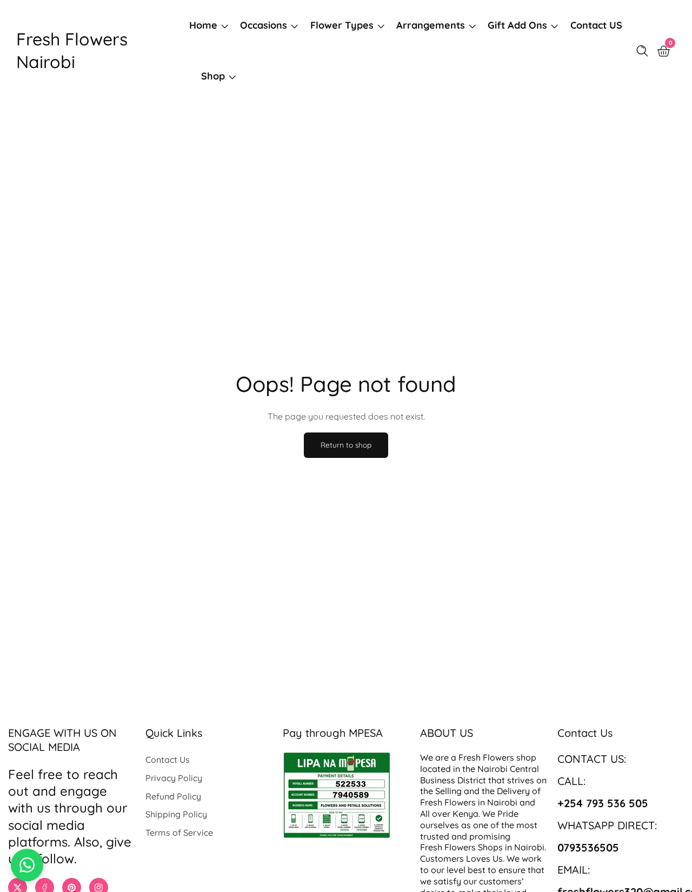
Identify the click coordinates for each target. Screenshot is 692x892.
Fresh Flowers (486, 757)
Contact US (596, 25)
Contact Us (167, 759)
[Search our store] (644, 51)
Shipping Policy (176, 814)
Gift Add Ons (517, 25)
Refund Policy (173, 796)
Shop (213, 76)
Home (203, 25)
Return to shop (346, 444)
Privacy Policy (173, 778)
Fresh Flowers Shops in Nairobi (482, 847)
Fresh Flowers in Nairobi (468, 802)
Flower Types (342, 25)
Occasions (263, 25)
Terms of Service (179, 832)
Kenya (465, 813)
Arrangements (430, 25)
